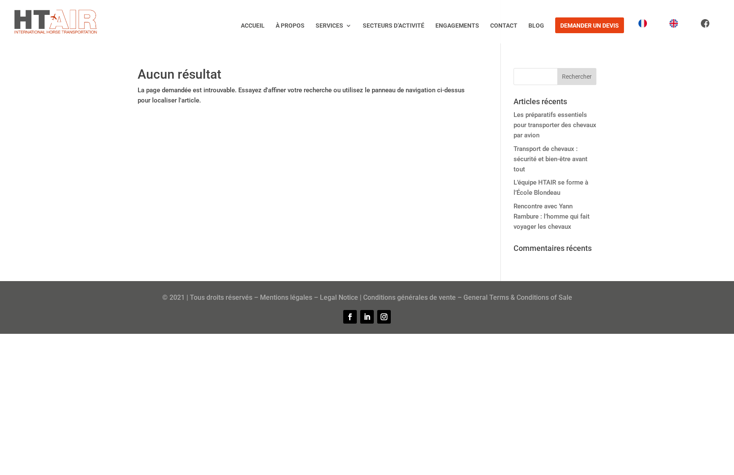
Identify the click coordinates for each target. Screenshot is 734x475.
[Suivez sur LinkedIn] (367, 317)
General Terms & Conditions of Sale (517, 297)
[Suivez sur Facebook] (350, 317)
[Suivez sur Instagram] (384, 317)
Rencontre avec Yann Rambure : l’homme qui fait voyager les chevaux (552, 216)
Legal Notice (339, 297)
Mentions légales (286, 297)
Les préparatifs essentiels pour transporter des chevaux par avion (555, 125)
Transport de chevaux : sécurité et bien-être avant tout (550, 159)
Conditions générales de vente (409, 297)
